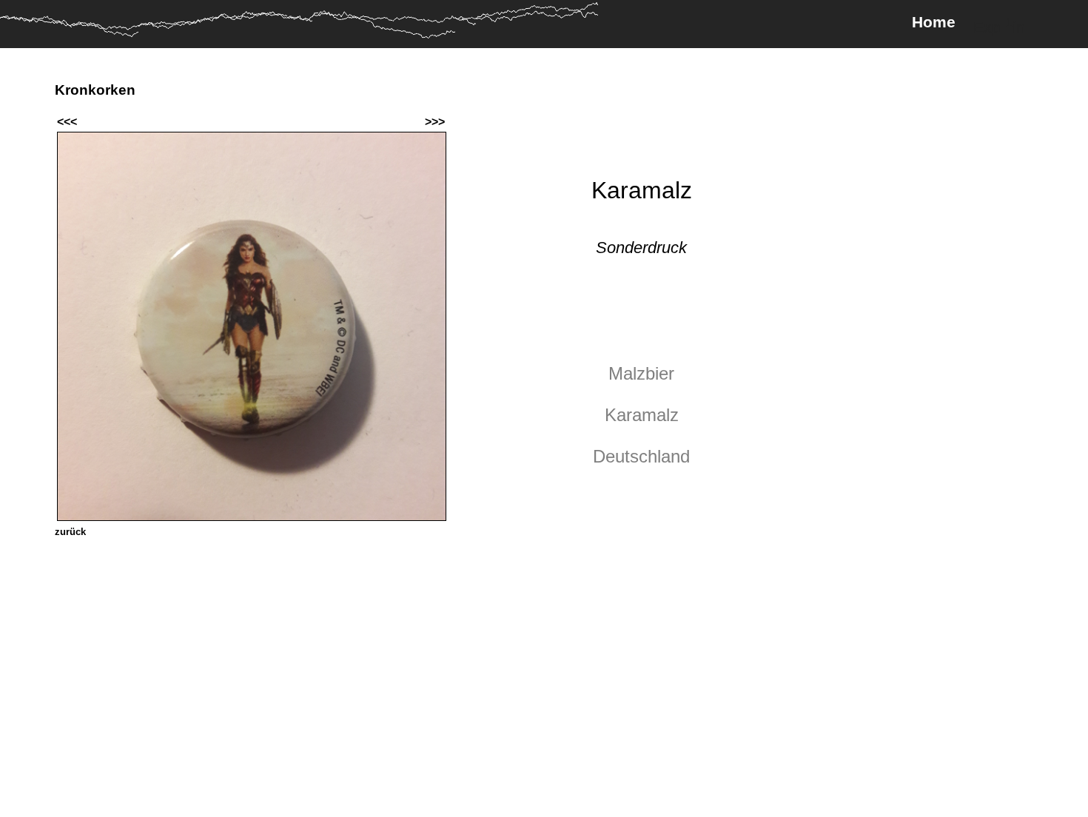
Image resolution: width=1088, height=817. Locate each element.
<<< (67, 121)
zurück (70, 531)
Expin (999, 25)
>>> (435, 121)
